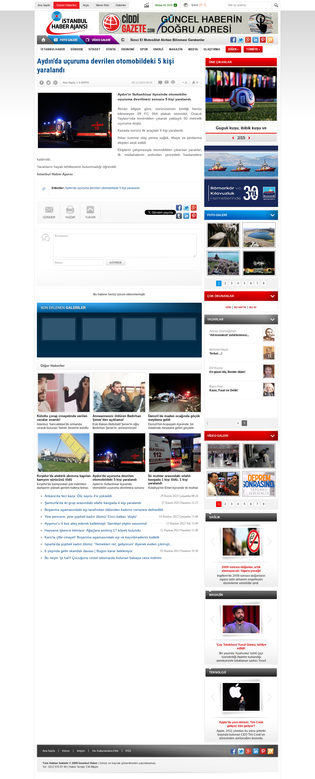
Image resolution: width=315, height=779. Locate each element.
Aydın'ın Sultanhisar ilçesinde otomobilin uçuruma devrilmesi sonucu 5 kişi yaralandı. (118, 482)
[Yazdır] (173, 82)
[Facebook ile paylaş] (233, 40)
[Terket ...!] (268, 352)
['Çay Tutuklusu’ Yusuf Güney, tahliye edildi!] (241, 619)
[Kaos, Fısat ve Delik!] (268, 389)
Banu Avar (223, 388)
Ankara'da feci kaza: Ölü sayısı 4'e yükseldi (78, 496)
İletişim (81, 750)
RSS (128, 750)
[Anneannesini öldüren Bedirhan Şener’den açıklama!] (119, 392)
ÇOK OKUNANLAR (220, 296)
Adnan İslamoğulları (229, 333)
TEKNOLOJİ (217, 672)
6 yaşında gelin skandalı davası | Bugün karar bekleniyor (89, 551)
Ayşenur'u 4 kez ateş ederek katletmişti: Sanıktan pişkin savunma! (96, 523)
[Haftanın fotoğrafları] (259, 263)
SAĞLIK (214, 517)
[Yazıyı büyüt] (195, 82)
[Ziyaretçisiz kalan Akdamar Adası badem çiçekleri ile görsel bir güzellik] (223, 263)
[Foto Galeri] (66, 39)
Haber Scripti (76, 766)
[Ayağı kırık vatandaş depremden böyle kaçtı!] (259, 456)
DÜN (228, 307)
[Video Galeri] (98, 39)
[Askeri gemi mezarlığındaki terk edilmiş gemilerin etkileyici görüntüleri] (223, 235)
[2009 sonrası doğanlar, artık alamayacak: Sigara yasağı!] (241, 542)
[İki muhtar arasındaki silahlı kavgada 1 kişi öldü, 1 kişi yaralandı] (175, 452)
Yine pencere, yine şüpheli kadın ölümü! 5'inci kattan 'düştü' (91, 517)
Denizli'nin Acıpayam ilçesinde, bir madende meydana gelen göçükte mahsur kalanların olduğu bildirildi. (174, 422)
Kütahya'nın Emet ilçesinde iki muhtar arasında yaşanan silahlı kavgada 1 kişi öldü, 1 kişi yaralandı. (174, 482)
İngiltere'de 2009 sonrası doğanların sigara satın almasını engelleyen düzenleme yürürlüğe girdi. (241, 575)
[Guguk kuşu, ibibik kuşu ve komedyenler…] (241, 94)
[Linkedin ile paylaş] (255, 40)
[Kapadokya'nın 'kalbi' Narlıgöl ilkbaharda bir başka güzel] (259, 235)
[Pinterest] (194, 216)
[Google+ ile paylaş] (248, 40)
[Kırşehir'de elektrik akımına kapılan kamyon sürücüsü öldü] (64, 452)
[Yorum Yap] (160, 82)
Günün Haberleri (66, 5)
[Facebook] (41, 82)
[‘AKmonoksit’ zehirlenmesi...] (268, 334)
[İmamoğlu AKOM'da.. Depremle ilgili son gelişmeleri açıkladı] (223, 484)
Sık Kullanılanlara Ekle (105, 750)
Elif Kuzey (227, 370)
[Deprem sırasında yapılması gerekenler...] (259, 484)
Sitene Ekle (102, 5)
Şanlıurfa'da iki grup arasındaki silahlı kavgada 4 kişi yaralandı (93, 503)
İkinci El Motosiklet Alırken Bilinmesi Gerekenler (167, 40)
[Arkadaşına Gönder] (167, 82)
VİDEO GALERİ (217, 435)
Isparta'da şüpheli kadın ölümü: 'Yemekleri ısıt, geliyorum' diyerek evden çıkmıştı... (109, 544)
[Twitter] (48, 82)
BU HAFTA (240, 307)
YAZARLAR (215, 319)
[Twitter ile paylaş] (241, 40)
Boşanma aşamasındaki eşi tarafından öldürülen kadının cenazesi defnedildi (104, 510)
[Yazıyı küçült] (184, 82)
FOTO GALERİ (217, 215)
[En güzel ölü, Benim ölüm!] (268, 371)
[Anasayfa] (43, 39)
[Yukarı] (90, 212)
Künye (66, 750)
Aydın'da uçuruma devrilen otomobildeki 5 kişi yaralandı (102, 188)
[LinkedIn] (186, 216)
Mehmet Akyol (218, 351)
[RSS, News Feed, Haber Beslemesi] (270, 40)
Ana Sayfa (44, 5)
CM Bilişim (92, 766)
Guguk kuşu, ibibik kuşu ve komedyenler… (241, 130)
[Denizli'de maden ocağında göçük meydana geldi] (175, 392)
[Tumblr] (179, 216)
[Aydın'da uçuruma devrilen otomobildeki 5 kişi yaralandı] (119, 452)
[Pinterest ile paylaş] (263, 40)
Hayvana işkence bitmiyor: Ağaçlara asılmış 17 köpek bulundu (93, 530)
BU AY (253, 307)
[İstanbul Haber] (67, 34)
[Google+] (55, 82)
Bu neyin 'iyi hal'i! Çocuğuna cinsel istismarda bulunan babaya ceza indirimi (103, 558)
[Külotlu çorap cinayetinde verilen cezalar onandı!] (64, 392)
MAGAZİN (216, 595)
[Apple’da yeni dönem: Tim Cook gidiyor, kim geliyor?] (241, 697)
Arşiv (86, 5)
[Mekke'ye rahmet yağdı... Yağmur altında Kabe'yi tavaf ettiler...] (223, 456)
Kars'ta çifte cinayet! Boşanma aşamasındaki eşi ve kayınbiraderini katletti (102, 537)
